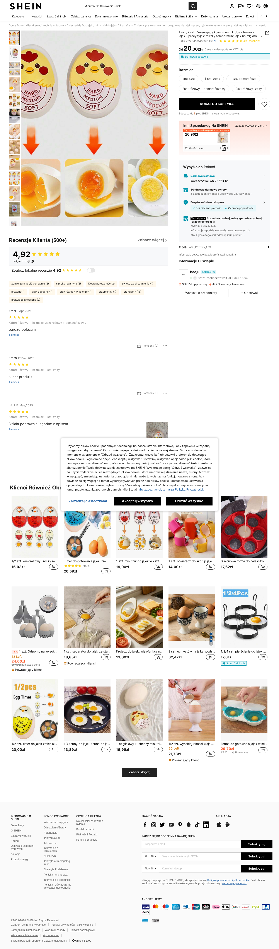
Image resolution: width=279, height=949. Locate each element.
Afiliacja (15, 854)
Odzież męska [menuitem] (162, 16)
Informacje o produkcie (57, 879)
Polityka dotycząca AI (82, 930)
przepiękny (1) (107, 291)
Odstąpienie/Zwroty (55, 827)
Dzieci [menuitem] (250, 16)
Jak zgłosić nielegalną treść (57, 863)
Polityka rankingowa (56, 874)
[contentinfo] (207, 909)
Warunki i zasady (55, 930)
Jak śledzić (50, 843)
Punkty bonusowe (86, 839)
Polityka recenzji (21, 261)
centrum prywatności (234, 883)
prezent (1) (17, 291)
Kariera (15, 841)
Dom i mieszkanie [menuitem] (106, 16)
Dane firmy (17, 825)
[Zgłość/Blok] (165, 345)
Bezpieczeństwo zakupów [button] (207, 202)
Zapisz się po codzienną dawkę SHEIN (169, 836)
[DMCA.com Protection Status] (155, 920)
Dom (11, 25)
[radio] (188, 78)
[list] (176, 824)
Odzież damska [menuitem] (81, 16)
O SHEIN (16, 830)
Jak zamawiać (52, 838)
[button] (258, 6)
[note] (28, 670)
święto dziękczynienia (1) (137, 283)
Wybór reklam (51, 935)
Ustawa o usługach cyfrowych (22, 847)
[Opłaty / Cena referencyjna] (202, 49)
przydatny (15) (132, 291)
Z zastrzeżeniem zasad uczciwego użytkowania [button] (220, 193)
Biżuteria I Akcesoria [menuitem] (135, 16)
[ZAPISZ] (264, 104)
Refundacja (50, 832)
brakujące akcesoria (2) (25, 299)
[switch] (91, 270)
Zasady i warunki (21, 835)
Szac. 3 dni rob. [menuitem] (56, 16)
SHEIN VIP (50, 856)
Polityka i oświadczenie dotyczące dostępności (57, 886)
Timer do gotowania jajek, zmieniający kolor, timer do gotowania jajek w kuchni (87, 561)
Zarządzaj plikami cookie (25, 930)
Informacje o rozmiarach (51, 850)
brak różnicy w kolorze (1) (75, 291)
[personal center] (232, 6)
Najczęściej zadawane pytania (89, 823)
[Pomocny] (139, 345)
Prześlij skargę (19, 859)
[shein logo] (25, 6)
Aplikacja (223, 816)
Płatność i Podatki (86, 834)
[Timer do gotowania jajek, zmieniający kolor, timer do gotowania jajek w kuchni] (87, 527)
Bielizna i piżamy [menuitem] (186, 16)
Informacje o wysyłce (56, 822)
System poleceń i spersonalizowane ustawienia (39, 940)
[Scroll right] (266, 16)
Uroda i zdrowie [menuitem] (232, 16)
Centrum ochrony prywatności (28, 924)
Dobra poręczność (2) (101, 283)
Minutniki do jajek (106, 25)
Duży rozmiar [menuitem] (209, 16)
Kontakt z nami (85, 829)
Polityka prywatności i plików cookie (228, 880)
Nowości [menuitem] (36, 16)
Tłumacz (14, 334)
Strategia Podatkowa (56, 869)
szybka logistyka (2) (68, 283)
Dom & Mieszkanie (28, 25)
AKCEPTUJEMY (152, 899)
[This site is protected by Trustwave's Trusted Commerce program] (145, 920)
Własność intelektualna (24, 935)
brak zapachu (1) (42, 291)
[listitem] (206, 141)
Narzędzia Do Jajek (81, 25)
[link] (240, 6)
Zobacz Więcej (139, 772)
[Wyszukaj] (193, 6)
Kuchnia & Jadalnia (54, 25)
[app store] (219, 826)
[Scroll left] (261, 16)
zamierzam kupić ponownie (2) (30, 283)
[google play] (227, 826)
